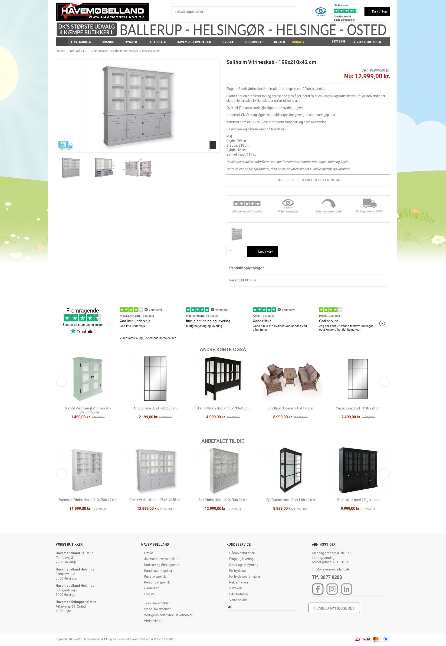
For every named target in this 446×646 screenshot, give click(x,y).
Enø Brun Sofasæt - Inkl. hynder (291, 408)
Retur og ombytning (243, 565)
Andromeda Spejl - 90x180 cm (155, 408)
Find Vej (149, 594)
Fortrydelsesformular (244, 576)
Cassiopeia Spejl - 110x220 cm (358, 408)
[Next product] (388, 51)
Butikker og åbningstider (162, 565)
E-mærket (151, 588)
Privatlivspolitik (155, 576)
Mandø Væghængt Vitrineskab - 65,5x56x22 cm (88, 410)
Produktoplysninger (246, 268)
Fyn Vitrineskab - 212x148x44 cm (290, 500)
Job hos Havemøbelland (161, 559)
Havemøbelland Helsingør (76, 569)
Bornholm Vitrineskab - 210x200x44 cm (88, 500)
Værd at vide (238, 600)
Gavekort (236, 588)
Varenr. (234, 280)
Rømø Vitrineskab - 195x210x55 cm (155, 500)
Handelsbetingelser (158, 571)
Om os (149, 553)
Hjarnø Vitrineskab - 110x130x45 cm (223, 408)
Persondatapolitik (157, 582)
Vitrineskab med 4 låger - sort (358, 500)
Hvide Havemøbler (157, 609)
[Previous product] (384, 51)
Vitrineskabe (153, 621)
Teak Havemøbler (157, 603)
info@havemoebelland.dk (331, 569)
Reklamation (238, 582)
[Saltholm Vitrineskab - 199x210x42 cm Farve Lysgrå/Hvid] (236, 234)
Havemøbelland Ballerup (74, 553)
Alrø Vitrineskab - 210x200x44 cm (223, 500)
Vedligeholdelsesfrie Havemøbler (168, 615)
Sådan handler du (242, 553)
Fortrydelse (237, 571)
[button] (83, 41)
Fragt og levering (241, 559)
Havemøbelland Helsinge (75, 585)
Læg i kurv (265, 251)
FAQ (229, 607)
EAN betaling (238, 594)
